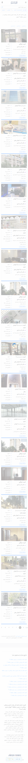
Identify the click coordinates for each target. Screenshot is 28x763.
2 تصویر (23, 217)
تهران (22, 21)
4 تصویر (23, 30)
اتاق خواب (8, 10)
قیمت (15, 10)
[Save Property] (3, 32)
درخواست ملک (9, 759)
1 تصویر (23, 60)
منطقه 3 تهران (17, 21)
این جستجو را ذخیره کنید (21, 636)
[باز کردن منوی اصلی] (25, 2)
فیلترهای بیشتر (3, 10)
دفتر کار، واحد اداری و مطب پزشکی (19, 10)
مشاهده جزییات (22, 55)
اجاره (26, 21)
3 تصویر (23, 468)
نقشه (17, 759)
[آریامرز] (14, 2)
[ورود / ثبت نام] (2, 2)
